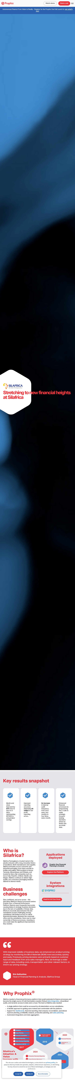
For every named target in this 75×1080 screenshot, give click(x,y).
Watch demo (50, 3)
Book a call (64, 3)
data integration (53, 1001)
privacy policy (50, 1062)
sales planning (58, 1013)
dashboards (20, 1011)
